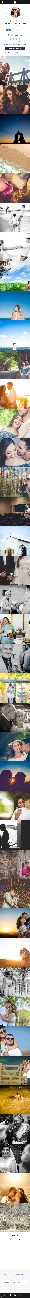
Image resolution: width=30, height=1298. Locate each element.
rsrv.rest (5, 1292)
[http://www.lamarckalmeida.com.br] (22, 30)
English (8, 1282)
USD (19, 1282)
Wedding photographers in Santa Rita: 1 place (15, 44)
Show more (15, 1235)
